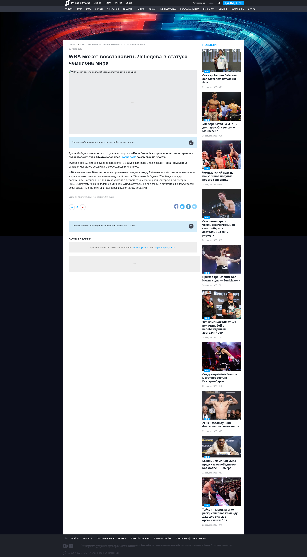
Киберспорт (113, 9)
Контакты (87, 538)
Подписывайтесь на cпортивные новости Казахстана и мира (103, 142)
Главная (97, 2)
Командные (238, 9)
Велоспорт (209, 9)
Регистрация (199, 3)
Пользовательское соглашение (111, 538)
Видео (129, 2)
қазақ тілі (233, 3)
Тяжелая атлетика (189, 9)
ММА (79, 9)
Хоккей (99, 9)
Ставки (118, 2)
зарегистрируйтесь (165, 247)
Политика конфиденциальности (191, 538)
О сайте (75, 538)
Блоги (108, 2)
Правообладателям (140, 538)
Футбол (69, 9)
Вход (211, 3)
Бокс (88, 9)
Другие (251, 9)
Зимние (223, 9)
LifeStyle (127, 9)
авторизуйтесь (140, 247)
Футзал (152, 9)
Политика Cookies (162, 538)
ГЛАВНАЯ (73, 44)
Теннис (140, 9)
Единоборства (168, 9)
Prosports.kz (128, 157)
